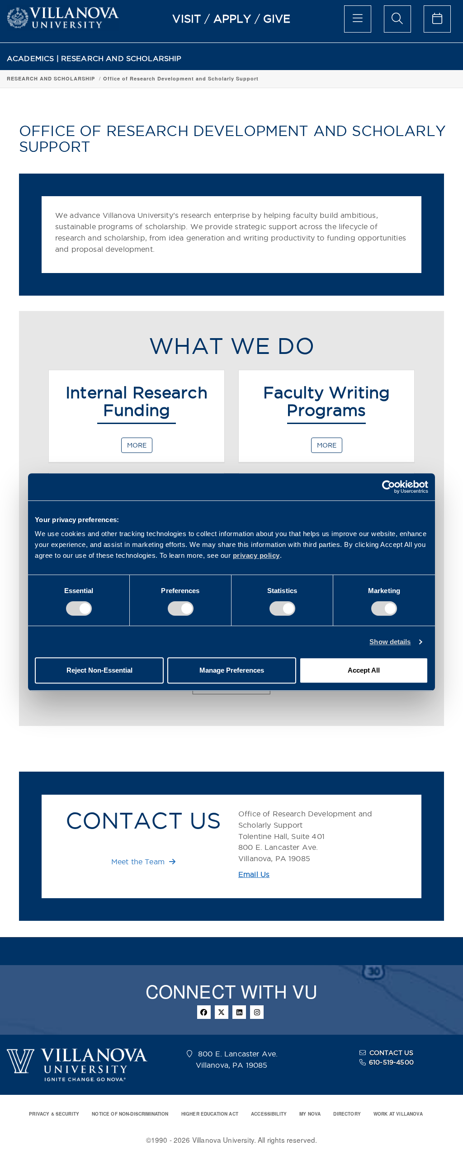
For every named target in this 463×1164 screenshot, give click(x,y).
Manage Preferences (231, 670)
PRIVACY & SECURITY (54, 1114)
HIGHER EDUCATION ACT (209, 1114)
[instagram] (257, 1012)
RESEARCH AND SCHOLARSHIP (51, 78)
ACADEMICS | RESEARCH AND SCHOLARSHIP (94, 58)
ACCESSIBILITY (269, 1114)
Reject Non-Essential (99, 670)
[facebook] (204, 1012)
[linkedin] (239, 1012)
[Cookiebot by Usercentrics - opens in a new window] (388, 487)
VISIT (186, 18)
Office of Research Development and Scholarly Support (181, 78)
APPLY (232, 18)
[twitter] (221, 1012)
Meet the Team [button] (139, 862)
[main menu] (357, 19)
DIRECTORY (346, 1114)
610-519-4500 (391, 1062)
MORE (136, 445)
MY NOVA (310, 1114)
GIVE (277, 18)
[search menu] (397, 19)
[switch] (181, 608)
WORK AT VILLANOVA (398, 1114)
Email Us (253, 874)
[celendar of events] (437, 19)
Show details (390, 642)
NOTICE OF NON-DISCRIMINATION (130, 1114)
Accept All (364, 670)
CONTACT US (391, 1052)
